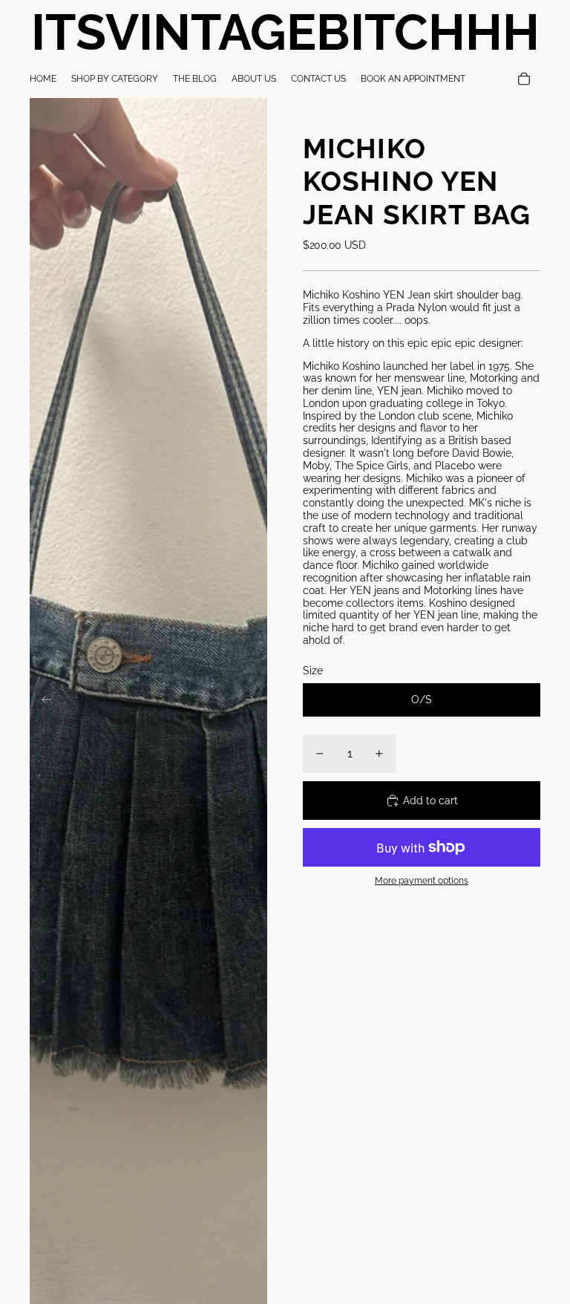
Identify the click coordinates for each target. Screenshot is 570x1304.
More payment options (421, 881)
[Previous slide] (42, 701)
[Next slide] (255, 701)
